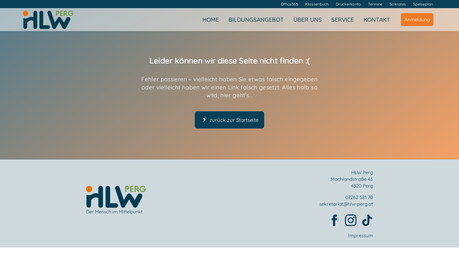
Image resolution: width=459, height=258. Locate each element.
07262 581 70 (359, 197)
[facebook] (334, 220)
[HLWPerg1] (48, 11)
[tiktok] (367, 220)
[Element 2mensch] (116, 188)
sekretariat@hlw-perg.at (346, 204)
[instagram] (350, 220)
